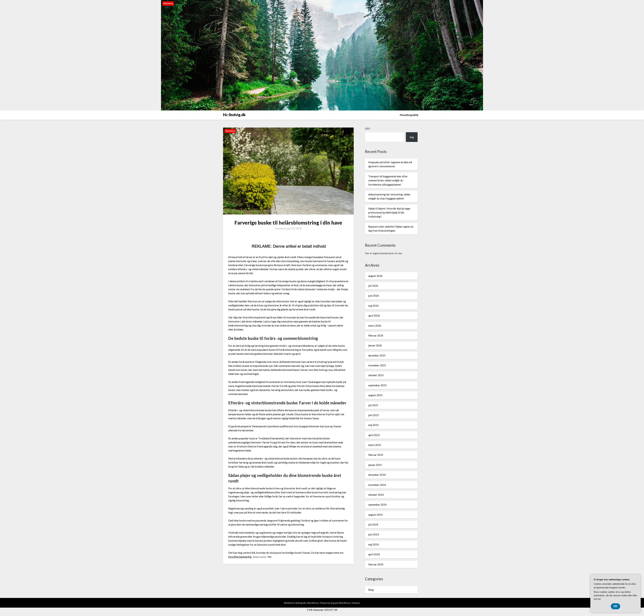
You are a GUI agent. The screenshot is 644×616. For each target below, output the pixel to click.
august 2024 (375, 514)
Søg (367, 128)
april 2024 (374, 554)
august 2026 (375, 275)
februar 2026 (375, 335)
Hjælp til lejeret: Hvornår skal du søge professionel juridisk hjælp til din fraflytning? (389, 212)
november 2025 (377, 365)
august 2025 (375, 395)
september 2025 (377, 385)
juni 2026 (373, 295)
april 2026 (374, 315)
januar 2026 (375, 345)
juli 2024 (373, 524)
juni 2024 (373, 534)
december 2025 (377, 355)
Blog (371, 589)
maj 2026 (373, 305)
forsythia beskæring (240, 556)
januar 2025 (375, 464)
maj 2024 (373, 544)
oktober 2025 (376, 375)
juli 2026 (373, 285)
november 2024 (377, 484)
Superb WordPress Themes (345, 602)
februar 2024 (375, 564)
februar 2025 (375, 454)
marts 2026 (374, 325)
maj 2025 (373, 424)
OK (615, 606)
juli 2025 (373, 405)
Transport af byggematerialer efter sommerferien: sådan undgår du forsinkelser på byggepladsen (388, 180)
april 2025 (374, 435)
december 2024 (377, 474)
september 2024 (377, 504)
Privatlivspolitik (409, 114)
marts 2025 (374, 444)
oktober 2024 (376, 494)
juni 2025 (373, 415)
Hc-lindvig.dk (234, 114)
